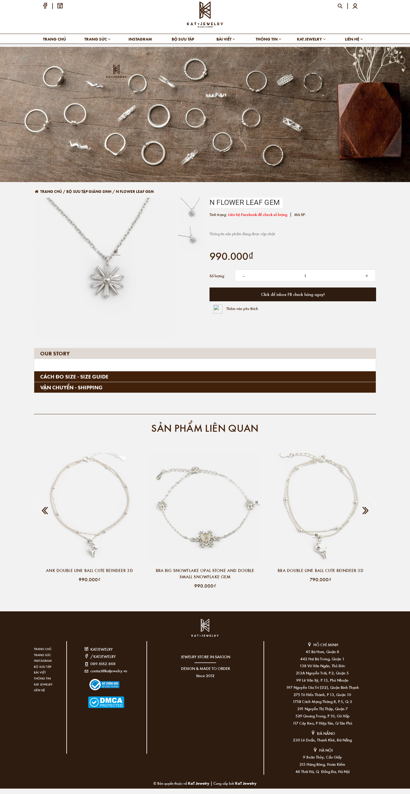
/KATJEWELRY (103, 656)
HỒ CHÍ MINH (325, 644)
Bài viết (224, 39)
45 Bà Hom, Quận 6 (322, 651)
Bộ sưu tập (183, 39)
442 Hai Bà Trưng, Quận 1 (322, 659)
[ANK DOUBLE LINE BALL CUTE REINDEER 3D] (89, 508)
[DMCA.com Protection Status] (97, 698)
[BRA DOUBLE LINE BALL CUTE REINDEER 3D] (320, 508)
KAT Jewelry (310, 39)
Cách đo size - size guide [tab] (74, 376)
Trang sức (96, 39)
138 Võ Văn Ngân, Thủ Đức (322, 665)
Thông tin (267, 39)
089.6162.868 (103, 663)
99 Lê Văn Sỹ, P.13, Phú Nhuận (322, 680)
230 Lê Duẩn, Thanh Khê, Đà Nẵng (322, 740)
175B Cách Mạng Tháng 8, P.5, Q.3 (322, 701)
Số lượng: (217, 275)
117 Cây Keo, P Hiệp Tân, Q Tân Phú (322, 723)
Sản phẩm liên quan (204, 427)
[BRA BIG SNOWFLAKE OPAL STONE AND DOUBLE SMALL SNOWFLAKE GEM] (205, 508)
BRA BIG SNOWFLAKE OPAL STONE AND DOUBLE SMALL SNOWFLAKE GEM (205, 573)
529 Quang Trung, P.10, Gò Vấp (322, 716)
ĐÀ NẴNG (326, 733)
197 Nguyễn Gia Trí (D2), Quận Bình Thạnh (322, 687)
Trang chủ (54, 39)
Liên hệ (352, 39)
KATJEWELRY (101, 649)
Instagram (140, 39)
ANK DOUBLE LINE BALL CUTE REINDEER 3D (89, 570)
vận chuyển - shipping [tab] (71, 387)
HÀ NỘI (326, 750)
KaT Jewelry (246, 783)
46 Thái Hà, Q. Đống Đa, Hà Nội (322, 771)
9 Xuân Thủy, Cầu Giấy (322, 757)
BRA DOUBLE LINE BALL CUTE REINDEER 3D (320, 570)
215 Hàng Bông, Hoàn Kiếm (322, 764)
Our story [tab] (55, 353)
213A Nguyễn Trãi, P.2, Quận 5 (322, 673)
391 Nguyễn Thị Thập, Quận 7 (322, 708)
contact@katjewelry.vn (108, 671)
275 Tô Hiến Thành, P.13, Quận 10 (322, 694)
